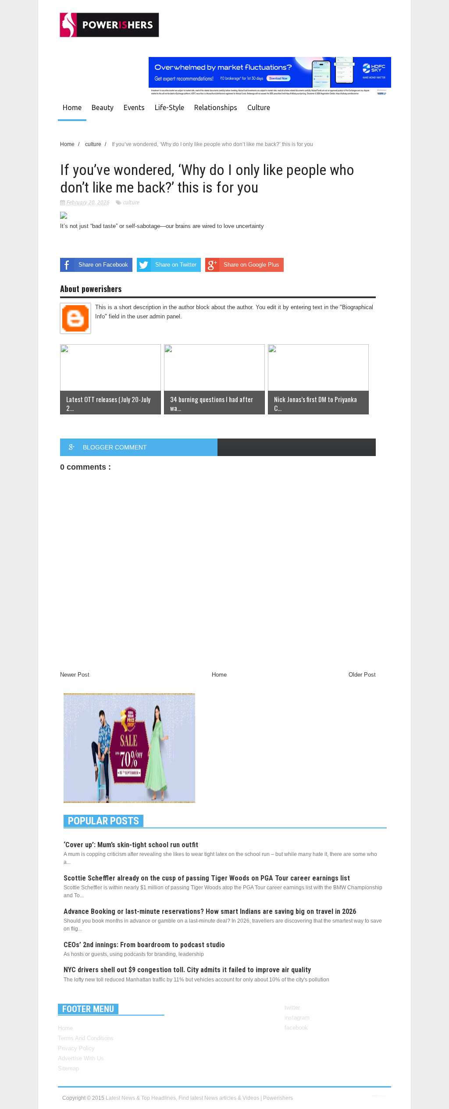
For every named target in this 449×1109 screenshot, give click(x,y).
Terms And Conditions (86, 1038)
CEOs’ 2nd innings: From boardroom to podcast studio (144, 945)
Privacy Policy (76, 1048)
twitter (292, 1007)
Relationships (215, 107)
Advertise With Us (81, 1058)
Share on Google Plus (251, 264)
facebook (296, 1027)
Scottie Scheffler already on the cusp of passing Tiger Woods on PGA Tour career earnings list (207, 878)
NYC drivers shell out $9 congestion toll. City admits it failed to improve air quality (187, 970)
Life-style (169, 107)
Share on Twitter (175, 264)
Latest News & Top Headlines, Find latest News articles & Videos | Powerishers (199, 1098)
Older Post (362, 674)
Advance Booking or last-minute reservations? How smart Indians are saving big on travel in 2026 (210, 911)
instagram (297, 1017)
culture (258, 107)
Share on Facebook (103, 264)
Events (134, 107)
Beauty (103, 107)
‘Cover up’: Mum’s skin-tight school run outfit (131, 845)
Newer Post (74, 674)
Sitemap (68, 1068)
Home (72, 107)
